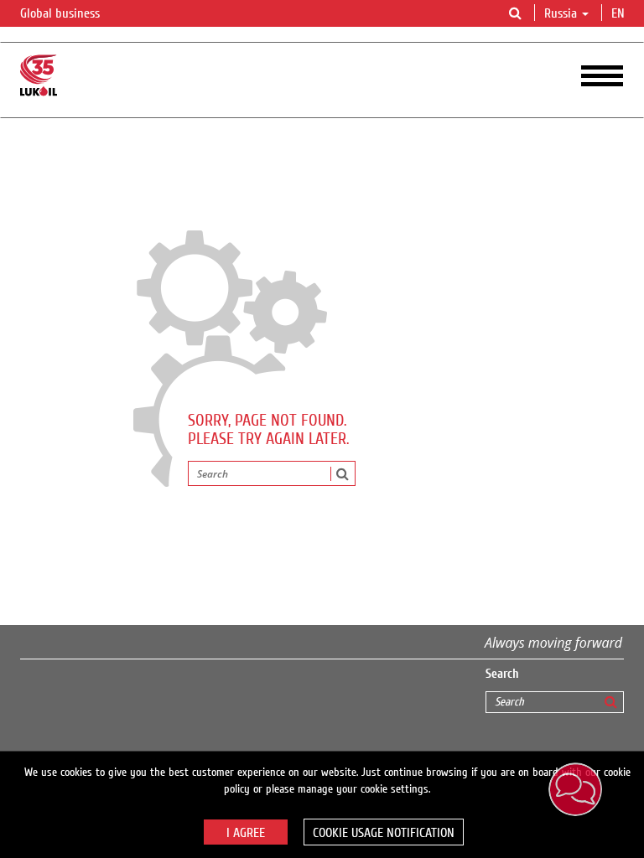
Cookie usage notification (383, 832)
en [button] (619, 13)
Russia (560, 13)
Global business (61, 13)
